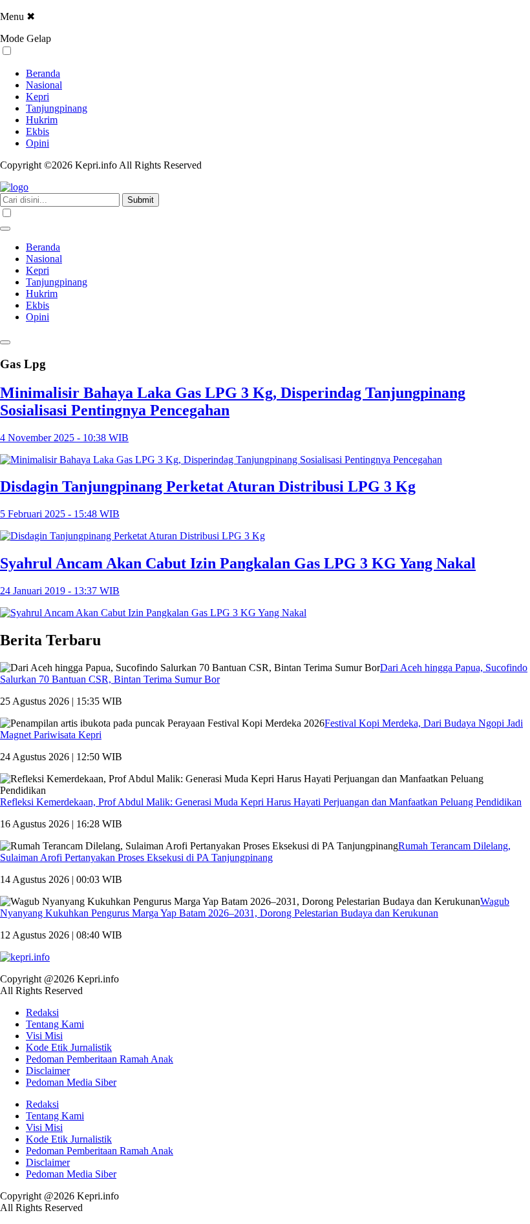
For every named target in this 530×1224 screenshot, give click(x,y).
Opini (37, 143)
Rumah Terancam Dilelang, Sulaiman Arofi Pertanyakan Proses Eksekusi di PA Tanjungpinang (255, 851)
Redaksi (42, 1012)
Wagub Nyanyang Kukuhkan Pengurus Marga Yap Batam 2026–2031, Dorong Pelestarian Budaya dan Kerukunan (254, 907)
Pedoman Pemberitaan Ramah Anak (99, 1058)
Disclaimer (48, 1070)
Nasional (44, 84)
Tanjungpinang (56, 108)
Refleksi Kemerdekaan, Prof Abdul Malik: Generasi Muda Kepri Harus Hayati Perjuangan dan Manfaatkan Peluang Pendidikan (261, 801)
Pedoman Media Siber (71, 1082)
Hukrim (42, 119)
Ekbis (37, 131)
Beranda (43, 73)
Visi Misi (44, 1035)
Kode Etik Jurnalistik (69, 1047)
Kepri (37, 96)
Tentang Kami (55, 1024)
